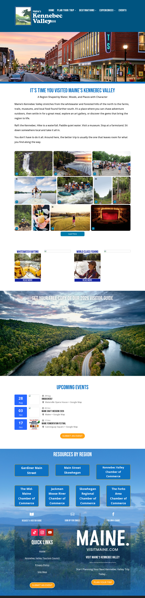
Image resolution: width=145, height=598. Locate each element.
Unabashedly (47, 398)
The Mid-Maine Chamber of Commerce (26, 496)
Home (51, 11)
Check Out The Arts (72, 57)
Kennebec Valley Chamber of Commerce (113, 472)
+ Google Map (75, 402)
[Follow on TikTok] (34, 532)
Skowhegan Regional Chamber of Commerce (88, 496)
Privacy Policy (42, 565)
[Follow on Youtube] (50, 532)
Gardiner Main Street (31, 470)
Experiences (107, 11)
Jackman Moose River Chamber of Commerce (57, 496)
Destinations (86, 11)
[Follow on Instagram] (42, 532)
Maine (48, 414)
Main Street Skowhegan (72, 470)
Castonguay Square (54, 426)
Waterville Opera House (56, 402)
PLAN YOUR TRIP (103, 582)
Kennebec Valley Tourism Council (42, 558)
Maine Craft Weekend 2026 (53, 411)
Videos (52, 22)
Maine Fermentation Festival (54, 423)
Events (123, 11)
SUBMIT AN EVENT (72, 435)
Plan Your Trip (65, 11)
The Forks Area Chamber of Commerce (118, 496)
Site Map (42, 572)
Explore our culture (72, 45)
